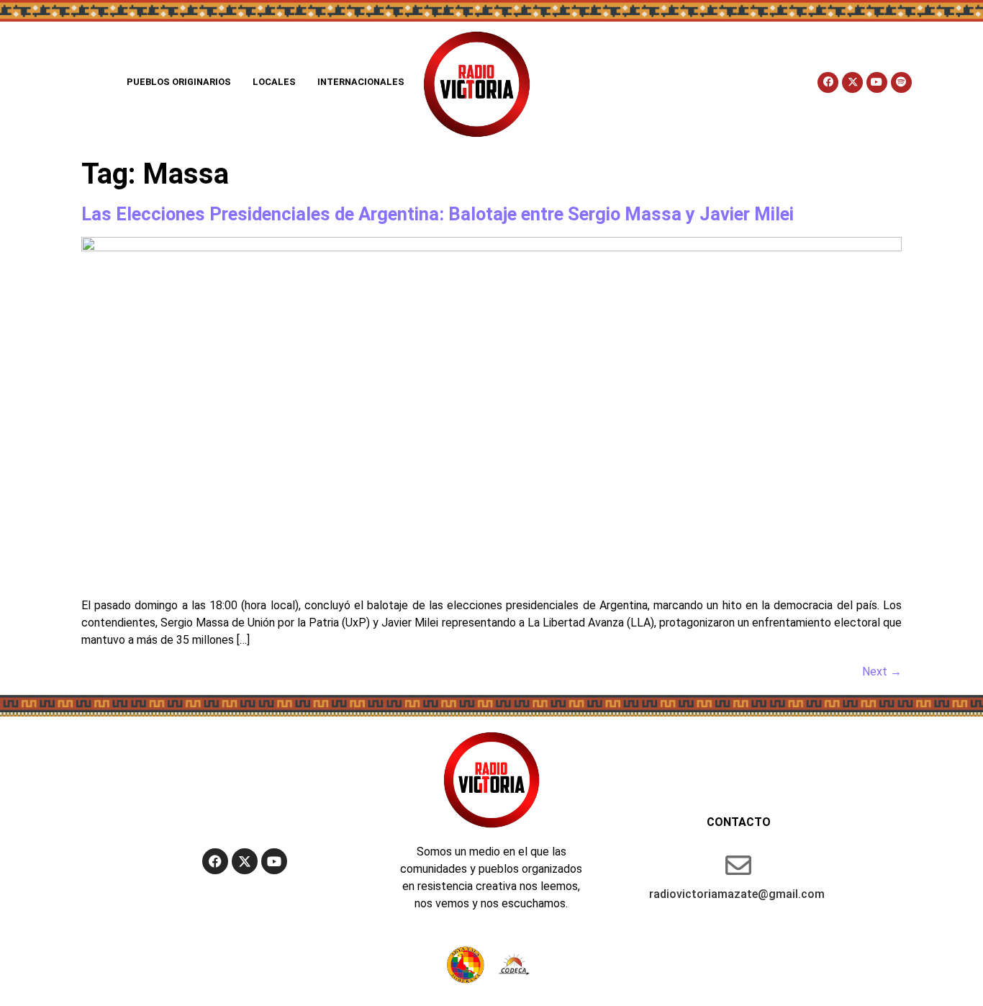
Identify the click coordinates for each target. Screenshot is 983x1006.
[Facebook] (827, 82)
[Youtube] (876, 82)
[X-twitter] (852, 82)
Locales (274, 81)
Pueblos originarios (179, 81)
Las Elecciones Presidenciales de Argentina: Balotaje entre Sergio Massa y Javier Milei (437, 214)
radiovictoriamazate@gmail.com (737, 894)
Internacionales (360, 81)
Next (882, 671)
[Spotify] (901, 82)
